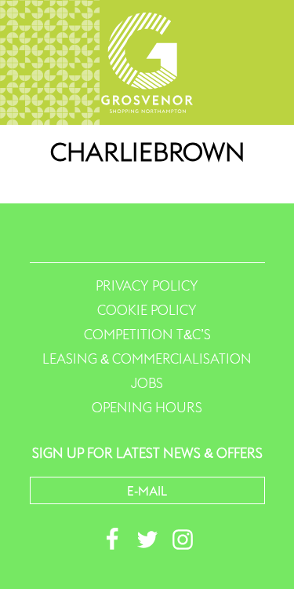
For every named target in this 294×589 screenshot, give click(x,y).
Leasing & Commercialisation (147, 359)
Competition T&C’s (147, 334)
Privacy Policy (147, 285)
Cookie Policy (147, 310)
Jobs (147, 383)
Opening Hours (147, 407)
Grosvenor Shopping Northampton (147, 62)
